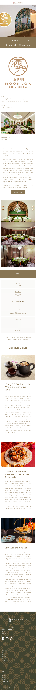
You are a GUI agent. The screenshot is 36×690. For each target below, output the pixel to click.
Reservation (18, 192)
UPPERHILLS (5, 661)
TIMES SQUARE (6, 654)
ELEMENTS (4, 656)
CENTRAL (4, 652)
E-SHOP (4, 631)
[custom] (3, 638)
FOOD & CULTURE (7, 629)
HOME (3, 625)
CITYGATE (4, 659)
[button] (7, 3)
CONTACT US (5, 634)
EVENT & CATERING (7, 627)
